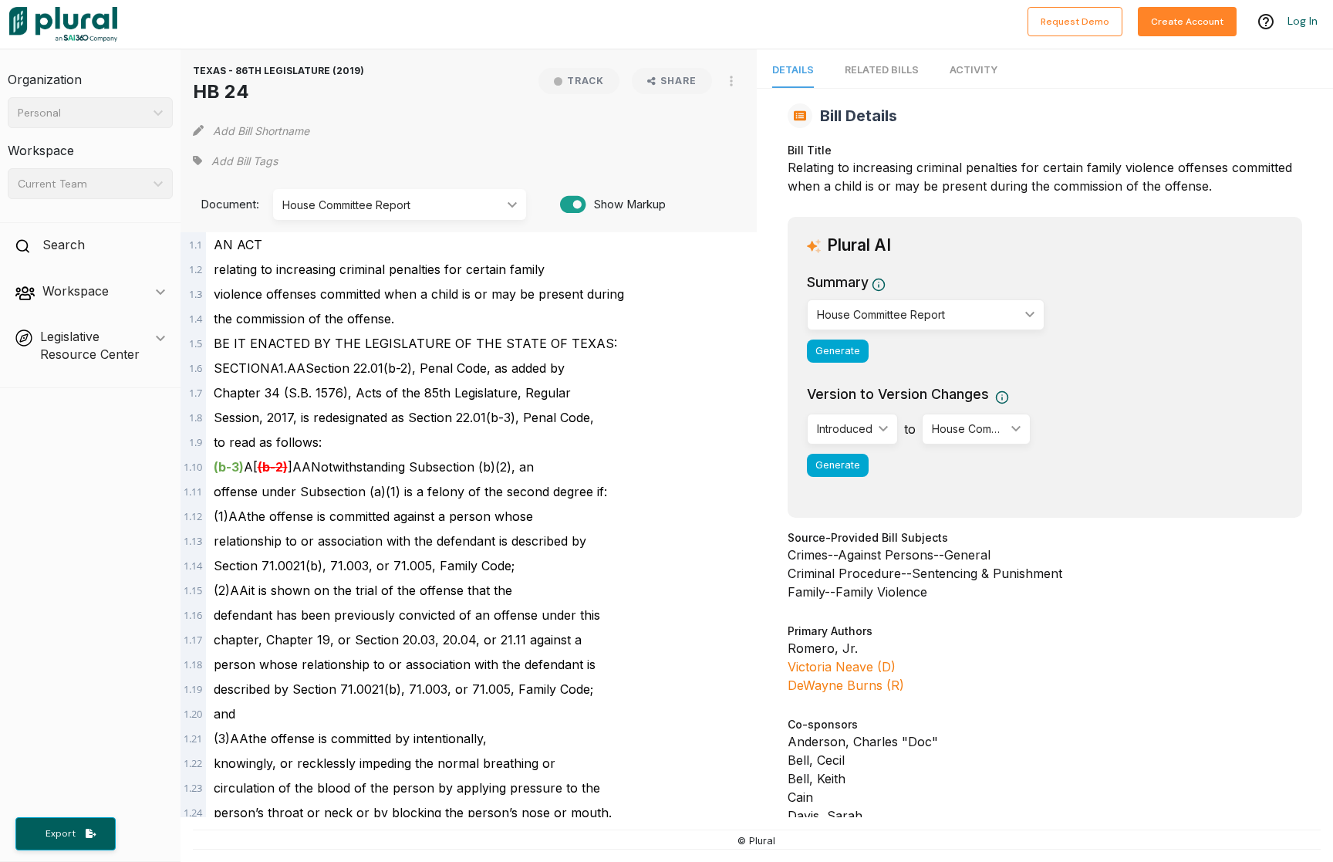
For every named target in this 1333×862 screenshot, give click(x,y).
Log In (1302, 21)
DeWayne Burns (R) (846, 685)
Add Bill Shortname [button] (261, 130)
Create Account (1187, 21)
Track (585, 80)
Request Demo (1075, 21)
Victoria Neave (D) (842, 666)
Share (678, 80)
